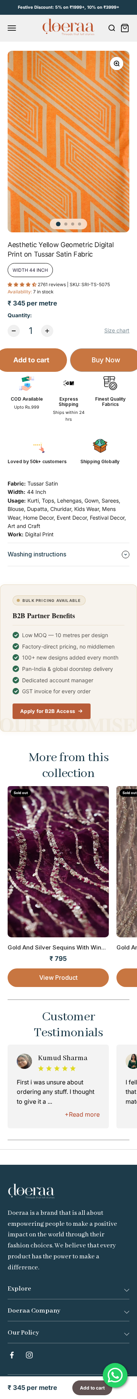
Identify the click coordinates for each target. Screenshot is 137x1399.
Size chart (116, 330)
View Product (58, 977)
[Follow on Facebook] (12, 1355)
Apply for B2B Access (47, 711)
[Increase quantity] (47, 331)
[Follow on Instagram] (29, 1355)
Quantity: (20, 315)
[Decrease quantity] (14, 331)
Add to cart (92, 1388)
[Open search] (111, 28)
